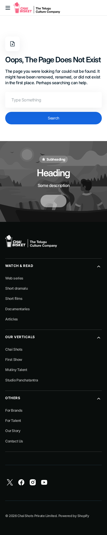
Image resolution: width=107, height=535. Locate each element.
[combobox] (53, 100)
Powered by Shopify (73, 516)
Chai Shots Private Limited (37, 516)
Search (53, 118)
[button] (8, 8)
